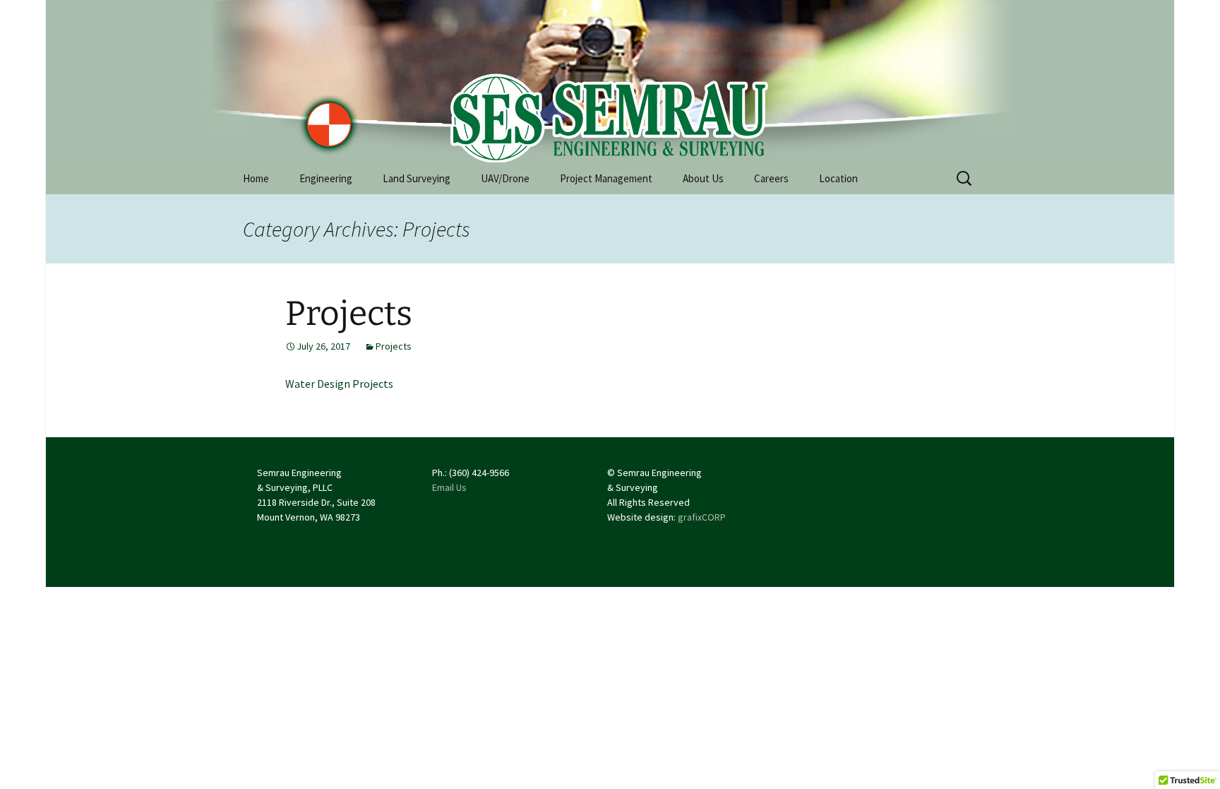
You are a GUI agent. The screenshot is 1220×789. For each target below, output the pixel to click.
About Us (703, 178)
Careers (771, 178)
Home (256, 178)
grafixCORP (702, 517)
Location (838, 178)
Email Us (449, 487)
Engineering (325, 178)
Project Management (606, 178)
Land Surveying (416, 178)
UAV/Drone (505, 178)
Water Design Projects (339, 383)
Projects (348, 313)
